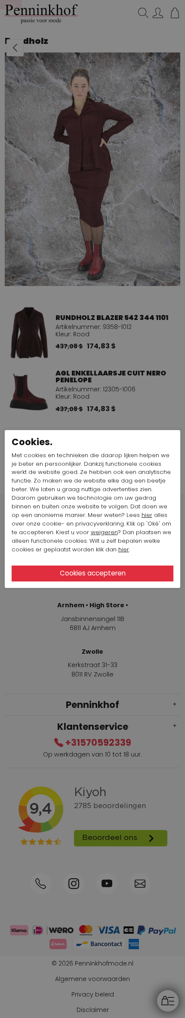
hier (147, 515)
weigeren (104, 532)
